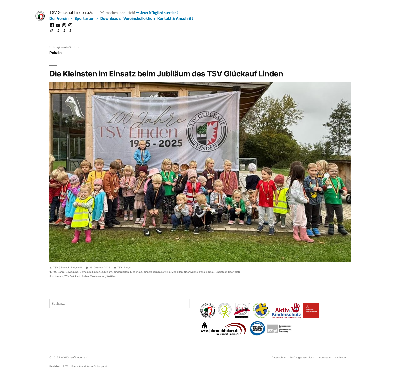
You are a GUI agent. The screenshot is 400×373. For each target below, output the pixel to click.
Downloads (110, 18)
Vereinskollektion (139, 18)
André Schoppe (95, 366)
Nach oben (341, 357)
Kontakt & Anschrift (175, 18)
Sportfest (221, 271)
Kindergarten (121, 271)
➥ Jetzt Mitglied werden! (157, 12)
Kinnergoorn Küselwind (156, 271)
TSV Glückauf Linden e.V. (71, 12)
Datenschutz (279, 357)
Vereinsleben (97, 276)
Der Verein (58, 18)
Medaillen (177, 271)
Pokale (203, 271)
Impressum (324, 357)
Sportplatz (234, 271)
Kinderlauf (136, 271)
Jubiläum (106, 271)
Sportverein (56, 276)
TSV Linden (123, 267)
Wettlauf (111, 276)
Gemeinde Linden (90, 271)
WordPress (71, 366)
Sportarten (84, 18)
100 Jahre (59, 271)
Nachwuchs (191, 271)
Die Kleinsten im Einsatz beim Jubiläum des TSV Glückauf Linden (166, 73)
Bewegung (72, 271)
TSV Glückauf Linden (76, 276)
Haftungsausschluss (302, 357)
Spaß (211, 271)
